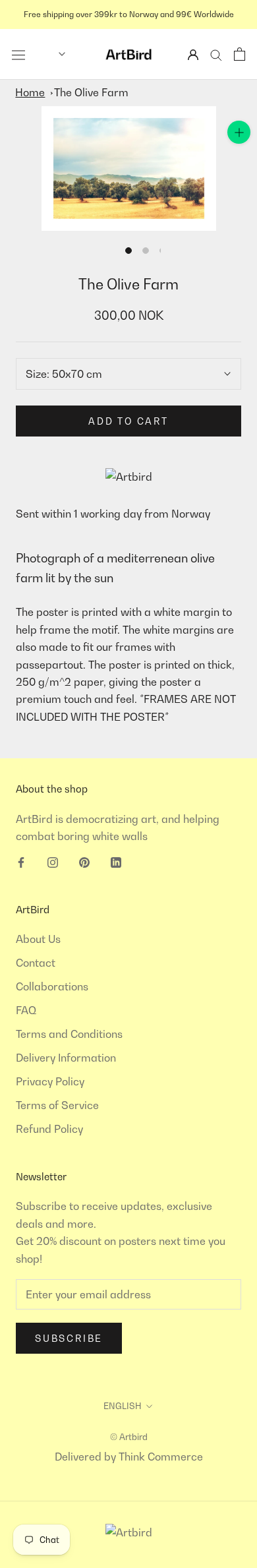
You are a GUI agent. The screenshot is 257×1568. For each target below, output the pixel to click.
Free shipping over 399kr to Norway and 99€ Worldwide (129, 14)
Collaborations (52, 986)
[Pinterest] (84, 861)
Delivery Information (66, 1057)
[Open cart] (239, 54)
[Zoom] (238, 132)
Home (30, 92)
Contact (35, 962)
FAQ (26, 1010)
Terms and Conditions (69, 1033)
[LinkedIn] (116, 861)
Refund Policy (49, 1128)
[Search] (216, 54)
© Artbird (129, 1437)
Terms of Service (57, 1105)
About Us (38, 939)
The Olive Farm (91, 92)
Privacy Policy (50, 1081)
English (122, 1406)
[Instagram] (52, 861)
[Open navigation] (18, 54)
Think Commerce (161, 1456)
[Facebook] (21, 861)
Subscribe (69, 1338)
